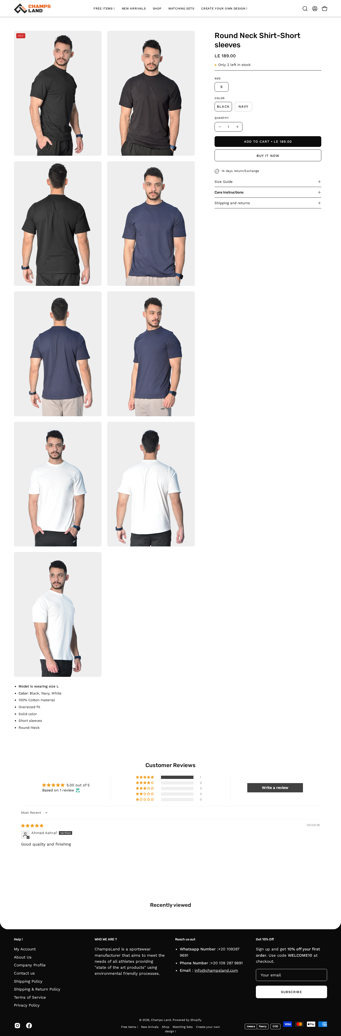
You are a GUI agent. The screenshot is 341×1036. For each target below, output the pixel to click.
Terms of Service (30, 997)
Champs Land (161, 1020)
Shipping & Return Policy (37, 989)
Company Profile (30, 965)
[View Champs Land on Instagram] (16, 1025)
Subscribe (291, 992)
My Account (25, 949)
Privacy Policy (27, 1005)
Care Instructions (229, 192)
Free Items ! (129, 1027)
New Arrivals (150, 1027)
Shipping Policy (28, 981)
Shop (165, 1027)
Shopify (195, 1020)
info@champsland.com (216, 970)
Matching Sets (183, 1027)
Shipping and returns (232, 203)
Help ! (18, 939)
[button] (305, 8)
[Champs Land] (32, 8)
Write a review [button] (275, 787)
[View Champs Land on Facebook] (28, 1025)
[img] (32, 825)
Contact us (24, 973)
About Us (23, 957)
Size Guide (224, 182)
